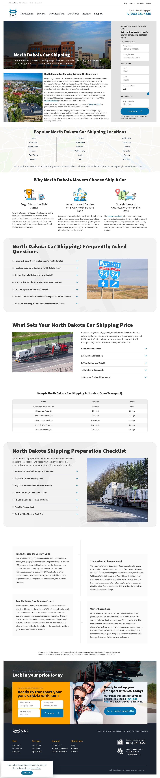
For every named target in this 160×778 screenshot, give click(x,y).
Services (41, 13)
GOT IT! (27, 773)
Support (98, 13)
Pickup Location (128, 46)
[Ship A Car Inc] (13, 13)
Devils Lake (126, 138)
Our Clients (73, 13)
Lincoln (80, 155)
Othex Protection (59, 751)
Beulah (127, 155)
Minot (33, 151)
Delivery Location (128, 55)
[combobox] (134, 104)
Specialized (37, 751)
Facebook (14, 3)
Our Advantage (56, 13)
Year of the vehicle (128, 86)
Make (124, 68)
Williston (79, 146)
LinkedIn (39, 3)
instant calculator (51, 100)
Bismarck (33, 142)
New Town (127, 159)
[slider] (148, 94)
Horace (127, 146)
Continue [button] (132, 111)
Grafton (80, 159)
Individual (36, 745)
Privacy (74, 751)
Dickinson (80, 138)
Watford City (80, 151)
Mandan (33, 159)
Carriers (148, 3)
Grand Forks (33, 146)
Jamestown (80, 142)
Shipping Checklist (60, 748)
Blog (125, 3)
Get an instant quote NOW (120, 711)
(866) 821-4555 (140, 13)
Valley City (127, 142)
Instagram (25, 3)
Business (36, 748)
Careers (132, 3)
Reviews (86, 13)
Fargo (33, 138)
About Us (16, 745)
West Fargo (33, 155)
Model (125, 77)
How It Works (26, 13)
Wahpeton (127, 151)
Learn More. (36, 768)
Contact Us (140, 3)
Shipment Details (128, 101)
